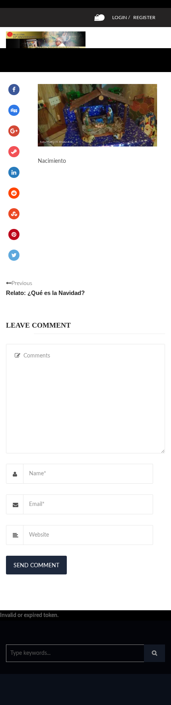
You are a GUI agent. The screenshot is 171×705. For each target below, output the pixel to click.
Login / (121, 17)
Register (144, 17)
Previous (45, 288)
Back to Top (138, 695)
